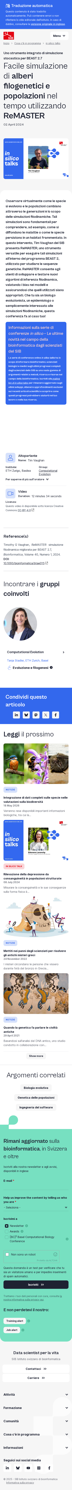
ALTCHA (53, 1260)
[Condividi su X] (45, 714)
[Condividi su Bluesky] (26, 714)
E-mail (7, 1180)
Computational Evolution (48, 472)
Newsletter (17, 1226)
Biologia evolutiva (36, 1088)
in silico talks (53, 43)
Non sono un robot (23, 1254)
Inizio (6, 43)
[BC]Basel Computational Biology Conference (32, 1239)
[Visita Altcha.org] (55, 1254)
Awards (14, 1231)
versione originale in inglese (48, 24)
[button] (51, 667)
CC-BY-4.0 (24, 510)
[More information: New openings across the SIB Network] (22, 1330)
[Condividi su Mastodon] (36, 714)
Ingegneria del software (36, 1107)
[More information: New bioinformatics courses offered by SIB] (28, 1321)
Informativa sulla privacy (20, 1482)
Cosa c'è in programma (27, 43)
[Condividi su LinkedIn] (16, 714)
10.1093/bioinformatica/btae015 (24, 563)
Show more (36, 1055)
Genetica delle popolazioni (36, 1097)
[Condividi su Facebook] (55, 714)
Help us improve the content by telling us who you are (35, 1200)
